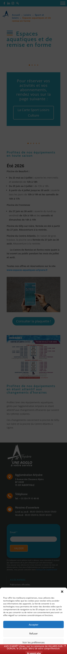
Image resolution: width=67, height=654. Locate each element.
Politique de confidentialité (19, 649)
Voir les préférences (33, 642)
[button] (62, 591)
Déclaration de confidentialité (45, 649)
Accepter (33, 624)
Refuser (33, 633)
